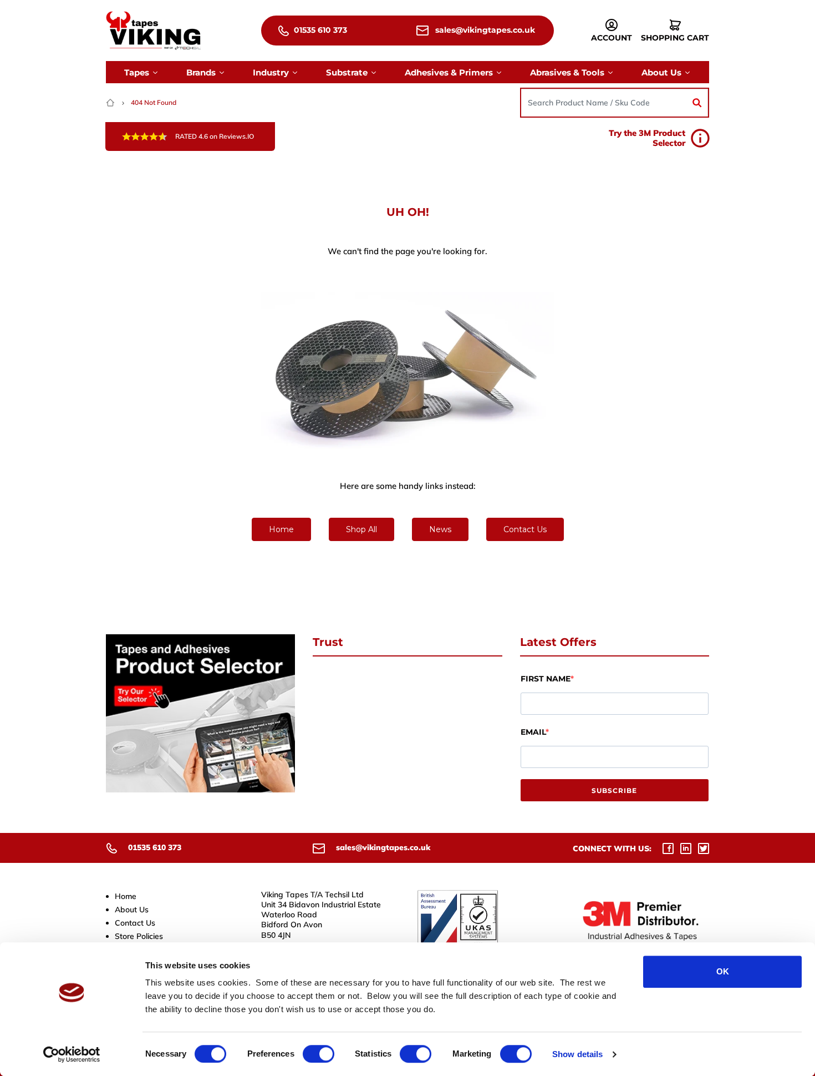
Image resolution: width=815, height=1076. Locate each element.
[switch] (318, 1054)
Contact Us (525, 529)
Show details (577, 1054)
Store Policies (139, 936)
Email (533, 732)
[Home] (111, 102)
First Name (545, 679)
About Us (132, 910)
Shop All (361, 529)
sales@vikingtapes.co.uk (484, 30)
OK (722, 971)
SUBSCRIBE (614, 790)
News (440, 529)
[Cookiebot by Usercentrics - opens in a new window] (71, 1054)
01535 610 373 (319, 30)
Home (281, 529)
